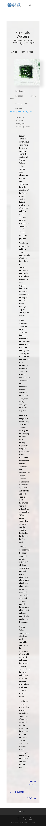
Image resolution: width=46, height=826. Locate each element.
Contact (21, 811)
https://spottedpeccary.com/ (21, 111)
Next (29, 798)
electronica (33, 781)
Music (31, 784)
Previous (19, 791)
